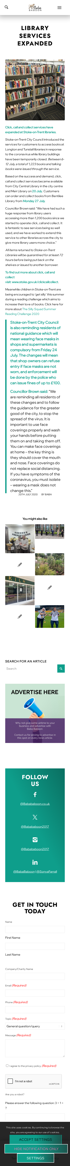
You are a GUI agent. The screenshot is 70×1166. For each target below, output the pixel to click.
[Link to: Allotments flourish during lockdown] (49, 564)
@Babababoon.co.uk (35, 804)
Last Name (12, 954)
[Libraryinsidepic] (35, 89)
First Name (12, 937)
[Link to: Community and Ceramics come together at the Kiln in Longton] (19, 590)
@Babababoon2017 (35, 826)
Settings (35, 1158)
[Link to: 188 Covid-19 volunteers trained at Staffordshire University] (49, 531)
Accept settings (35, 1139)
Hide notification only (36, 1149)
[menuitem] (59, 7)
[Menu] (59, 7)
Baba (48, 494)
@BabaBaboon (24, 871)
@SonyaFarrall (46, 871)
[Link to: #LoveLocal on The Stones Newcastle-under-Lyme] (19, 564)
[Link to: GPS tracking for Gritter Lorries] (49, 587)
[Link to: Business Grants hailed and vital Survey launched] (19, 616)
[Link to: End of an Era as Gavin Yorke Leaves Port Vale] (49, 616)
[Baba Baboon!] (35, 7)
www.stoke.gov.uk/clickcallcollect (35, 282)
